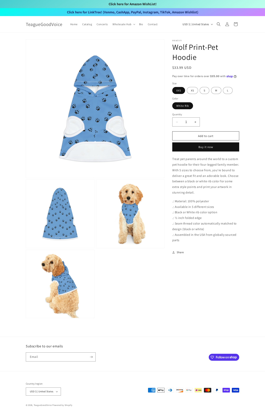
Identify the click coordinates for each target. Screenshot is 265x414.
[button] (123, 24)
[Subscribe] (91, 356)
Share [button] (180, 252)
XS (192, 90)
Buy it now (205, 147)
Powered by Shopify (62, 405)
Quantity (177, 114)
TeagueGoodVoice (43, 405)
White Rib (182, 106)
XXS (178, 90)
